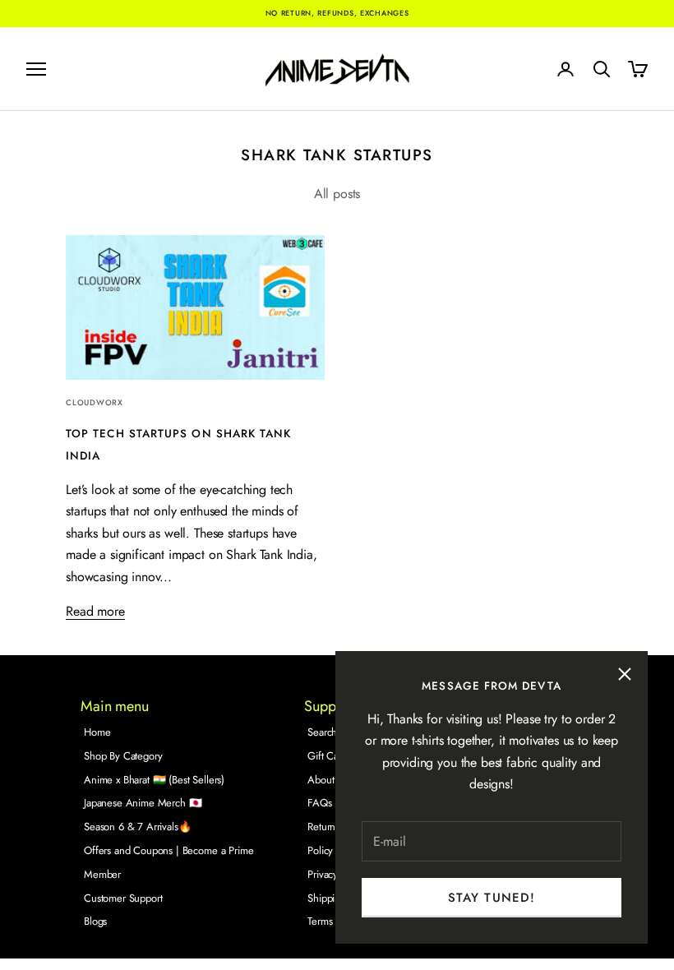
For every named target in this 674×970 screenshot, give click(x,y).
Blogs (95, 921)
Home (97, 732)
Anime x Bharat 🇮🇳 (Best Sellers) (154, 780)
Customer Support (123, 898)
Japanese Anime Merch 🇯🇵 (142, 803)
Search (322, 732)
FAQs (319, 803)
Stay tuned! (491, 898)
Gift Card (327, 756)
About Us (327, 780)
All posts (337, 193)
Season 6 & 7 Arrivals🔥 (137, 826)
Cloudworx (94, 403)
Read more (95, 611)
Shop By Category (123, 756)
